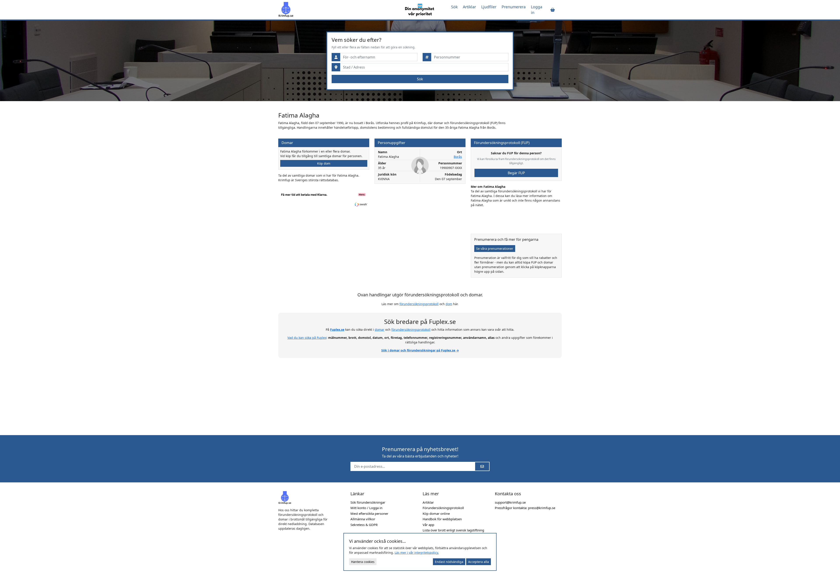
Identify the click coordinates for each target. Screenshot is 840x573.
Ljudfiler (488, 6)
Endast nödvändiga (449, 562)
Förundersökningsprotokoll (443, 508)
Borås (458, 157)
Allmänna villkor (362, 519)
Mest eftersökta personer (369, 513)
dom (449, 304)
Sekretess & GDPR (364, 524)
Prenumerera (514, 6)
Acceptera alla (478, 562)
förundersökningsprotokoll (419, 304)
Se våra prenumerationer (494, 248)
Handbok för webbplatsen (442, 519)
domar (379, 329)
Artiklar (469, 6)
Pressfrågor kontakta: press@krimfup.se (525, 508)
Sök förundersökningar (367, 502)
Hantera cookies (362, 562)
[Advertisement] (420, 394)
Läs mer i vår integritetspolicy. (417, 552)
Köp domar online (436, 513)
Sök (454, 6)
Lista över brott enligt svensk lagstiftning (453, 530)
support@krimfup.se (510, 502)
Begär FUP (516, 172)
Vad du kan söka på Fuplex (306, 338)
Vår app (428, 524)
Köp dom (323, 163)
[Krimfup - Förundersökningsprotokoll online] (337, 9)
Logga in (536, 9)
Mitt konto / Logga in (366, 508)
